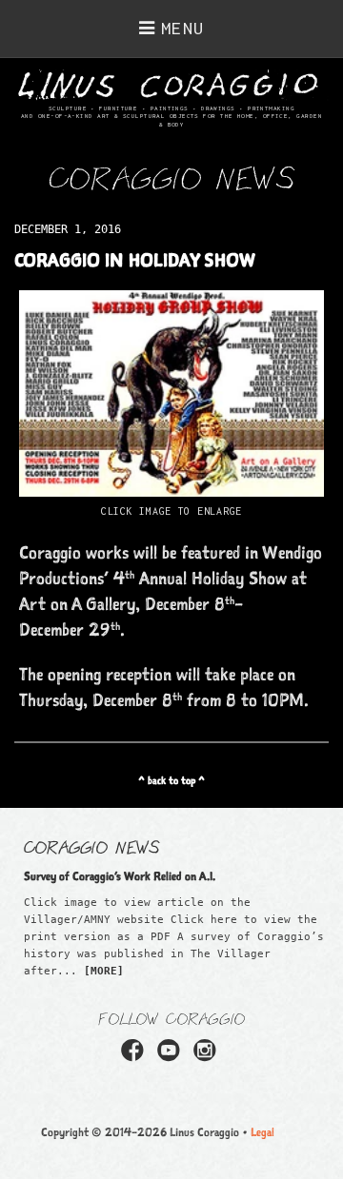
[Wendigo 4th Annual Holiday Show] (171, 490)
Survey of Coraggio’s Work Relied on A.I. (119, 876)
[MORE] (104, 971)
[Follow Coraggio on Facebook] (135, 1056)
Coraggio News (92, 846)
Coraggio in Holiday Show (134, 259)
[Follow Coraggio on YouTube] (171, 1056)
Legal (262, 1132)
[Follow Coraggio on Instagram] (207, 1056)
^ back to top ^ (171, 780)
